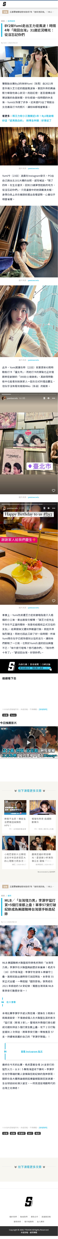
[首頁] (29, 1201)
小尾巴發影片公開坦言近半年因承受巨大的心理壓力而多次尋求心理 (15, 858)
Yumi (13, 715)
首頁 (3, 21)
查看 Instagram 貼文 (32, 1051)
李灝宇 (21, 1133)
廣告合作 (34, 1216)
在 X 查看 (11, 1002)
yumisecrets (33, 168)
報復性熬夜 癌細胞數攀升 (42, 820)
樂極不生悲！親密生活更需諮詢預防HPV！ (15, 822)
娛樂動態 (11, 21)
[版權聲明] (43, 709)
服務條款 (17, 1221)
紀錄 (13, 1133)
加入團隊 (40, 1221)
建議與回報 (46, 1216)
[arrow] (4, 4)
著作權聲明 (29, 1221)
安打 (30, 1133)
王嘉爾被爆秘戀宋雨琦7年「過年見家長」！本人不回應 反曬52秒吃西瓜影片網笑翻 (32, 11)
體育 (9, 895)
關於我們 (13, 1216)
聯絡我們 (24, 1216)
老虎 (38, 1133)
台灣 (5, 715)
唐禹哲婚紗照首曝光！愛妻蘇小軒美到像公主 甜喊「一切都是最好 (42, 858)
